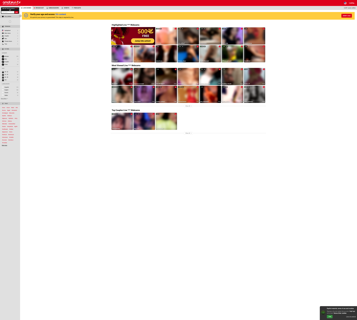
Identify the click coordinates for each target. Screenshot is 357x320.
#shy (16, 118)
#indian (11, 129)
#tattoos (9, 115)
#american (11, 134)
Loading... (352, 3)
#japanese (5, 132)
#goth (15, 126)
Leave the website (351, 316)
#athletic (11, 118)
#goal (8, 110)
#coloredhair (12, 123)
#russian (4, 140)
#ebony (10, 121)
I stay (329, 316)
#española (10, 126)
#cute (8, 107)
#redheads (5, 129)
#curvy (4, 110)
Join (16, 12)
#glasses (4, 118)
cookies (344, 313)
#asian (4, 126)
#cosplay (4, 142)
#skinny (4, 121)
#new (3, 107)
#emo (10, 132)
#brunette (11, 113)
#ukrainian (5, 137)
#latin (12, 107)
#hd (17, 107)
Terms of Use (337, 313)
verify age (346, 15)
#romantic (14, 110)
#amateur (10, 140)
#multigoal (5, 113)
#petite (4, 115)
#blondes (4, 123)
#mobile (11, 137)
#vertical (4, 134)
